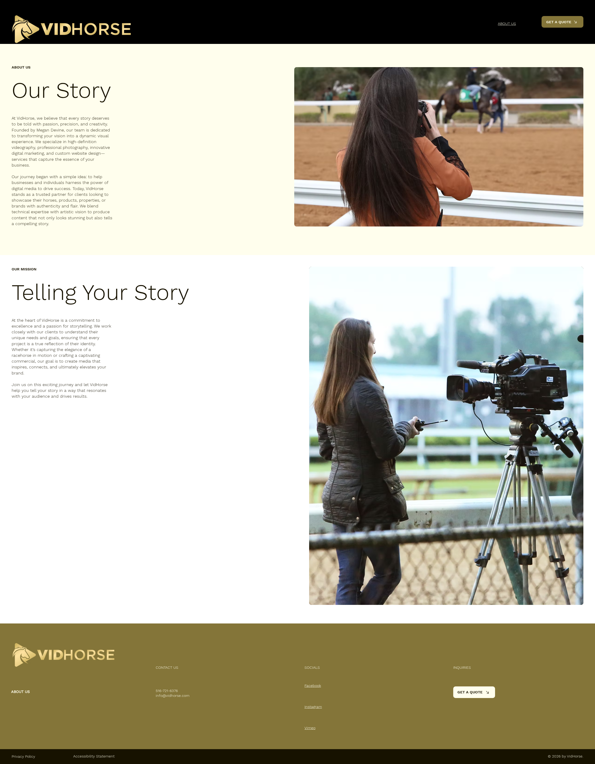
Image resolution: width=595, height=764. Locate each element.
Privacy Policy (23, 756)
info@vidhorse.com (172, 695)
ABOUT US (20, 691)
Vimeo (309, 728)
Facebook (312, 685)
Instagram (313, 707)
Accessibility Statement (94, 756)
